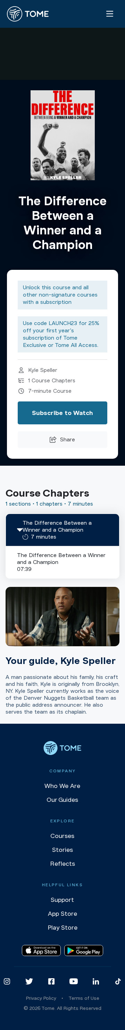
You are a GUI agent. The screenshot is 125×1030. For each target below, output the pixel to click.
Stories (62, 850)
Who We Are (62, 786)
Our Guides (62, 800)
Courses (62, 836)
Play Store (62, 927)
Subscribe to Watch (62, 413)
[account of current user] (109, 14)
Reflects (62, 863)
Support (62, 900)
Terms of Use (83, 998)
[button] (62, 530)
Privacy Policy (41, 998)
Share (67, 439)
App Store (62, 913)
